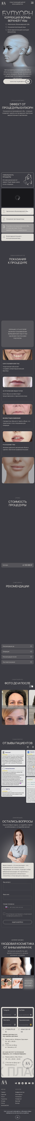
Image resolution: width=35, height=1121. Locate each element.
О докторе (3, 1094)
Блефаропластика (19, 1092)
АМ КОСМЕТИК (5, 1105)
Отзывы (3, 1101)
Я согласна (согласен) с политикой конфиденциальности (19, 915)
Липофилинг (18, 1099)
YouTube (21, 1010)
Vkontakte (6, 1020)
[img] (30, 1015)
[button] (17, 81)
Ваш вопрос (7, 882)
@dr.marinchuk (7, 1024)
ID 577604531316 (23, 1025)
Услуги (3, 1096)
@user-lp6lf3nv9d (24, 1015)
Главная (3, 1092)
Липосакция (18, 1096)
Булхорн (17, 1103)
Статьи (3, 1103)
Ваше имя (6, 894)
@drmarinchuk (7, 1015)
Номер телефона (8, 904)
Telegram (6, 1010)
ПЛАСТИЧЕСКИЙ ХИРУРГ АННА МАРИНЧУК (17, 3)
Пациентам (4, 1099)
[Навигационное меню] (32, 3)
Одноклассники (24, 1020)
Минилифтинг (19, 1094)
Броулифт (17, 1101)
